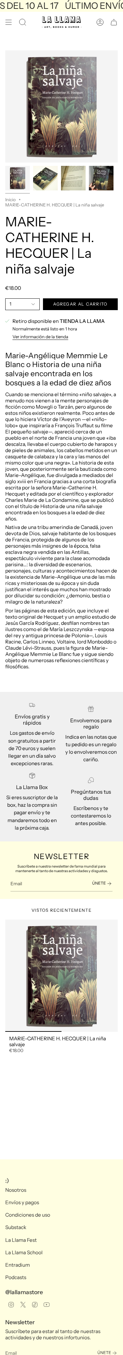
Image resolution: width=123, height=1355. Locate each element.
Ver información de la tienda (40, 336)
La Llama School (24, 1252)
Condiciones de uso (27, 1215)
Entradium (17, 1265)
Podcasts (15, 1277)
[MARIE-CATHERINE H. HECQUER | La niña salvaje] (61, 976)
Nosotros (15, 1190)
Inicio (10, 199)
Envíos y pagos (22, 1202)
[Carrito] (114, 22)
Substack (15, 1227)
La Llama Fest (21, 1240)
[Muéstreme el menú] (8, 22)
